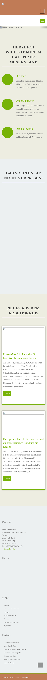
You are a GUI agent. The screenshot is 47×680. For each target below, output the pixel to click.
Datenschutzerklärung (11, 622)
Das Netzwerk (24, 128)
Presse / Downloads (10, 615)
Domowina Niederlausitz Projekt (15, 649)
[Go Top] (40, 665)
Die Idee (21, 76)
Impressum (7, 626)
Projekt (6, 612)
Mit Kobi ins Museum (11, 609)
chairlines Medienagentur (12, 653)
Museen (6, 605)
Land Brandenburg (10, 646)
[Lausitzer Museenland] (3, 3)
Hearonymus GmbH (10, 656)
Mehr (8, 393)
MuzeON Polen (9, 663)
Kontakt (6, 619)
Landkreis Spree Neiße (11, 643)
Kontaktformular (9, 549)
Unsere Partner (25, 100)
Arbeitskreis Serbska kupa (12, 659)
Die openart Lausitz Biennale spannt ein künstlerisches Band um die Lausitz (23, 442)
